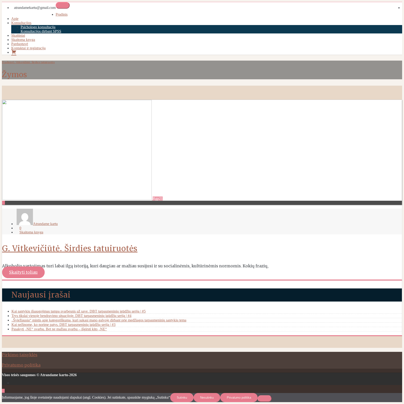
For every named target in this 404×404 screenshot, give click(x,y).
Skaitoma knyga (23, 40)
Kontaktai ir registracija (28, 48)
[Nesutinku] (265, 398)
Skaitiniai (18, 35)
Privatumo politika (21, 365)
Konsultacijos (21, 23)
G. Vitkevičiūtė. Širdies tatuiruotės (33, 62)
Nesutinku (207, 397)
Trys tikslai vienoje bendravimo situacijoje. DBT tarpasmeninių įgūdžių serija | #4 (71, 316)
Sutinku (182, 397)
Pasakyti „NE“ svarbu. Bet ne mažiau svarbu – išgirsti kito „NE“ (59, 329)
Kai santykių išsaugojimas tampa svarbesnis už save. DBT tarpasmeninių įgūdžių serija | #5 (78, 311)
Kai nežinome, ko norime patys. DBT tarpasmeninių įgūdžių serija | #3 (63, 325)
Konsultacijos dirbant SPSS (41, 31)
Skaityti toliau (23, 272)
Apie (14, 19)
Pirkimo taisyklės (19, 354)
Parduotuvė (19, 44)
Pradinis (62, 14)
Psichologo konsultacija (38, 27)
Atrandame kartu (45, 224)
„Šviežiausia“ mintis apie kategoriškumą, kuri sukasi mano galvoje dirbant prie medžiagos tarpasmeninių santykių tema (98, 320)
